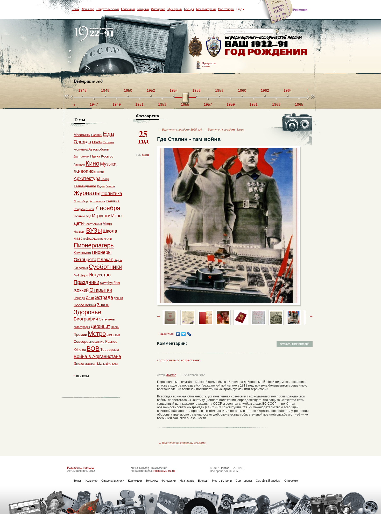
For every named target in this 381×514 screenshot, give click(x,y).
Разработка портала (80, 467)
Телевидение (85, 186)
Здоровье (87, 312)
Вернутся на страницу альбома (184, 442)
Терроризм (109, 349)
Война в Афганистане (97, 356)
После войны (85, 305)
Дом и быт (113, 334)
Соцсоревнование (89, 341)
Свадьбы (80, 209)
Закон (145, 154)
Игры (116, 215)
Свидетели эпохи (107, 9)
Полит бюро (81, 201)
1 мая (90, 209)
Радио (101, 186)
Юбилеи (80, 350)
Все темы (82, 375)
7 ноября (107, 207)
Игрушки (101, 215)
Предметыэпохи (209, 65)
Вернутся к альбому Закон (226, 129)
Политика (111, 193)
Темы (75, 9)
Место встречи (206, 9)
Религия (112, 201)
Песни (115, 327)
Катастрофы (82, 327)
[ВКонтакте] (178, 334)
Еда (108, 133)
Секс (90, 298)
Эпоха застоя (85, 363)
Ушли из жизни (102, 238)
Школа (110, 231)
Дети (79, 223)
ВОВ (93, 348)
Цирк (84, 275)
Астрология (97, 201)
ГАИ (76, 275)
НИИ (77, 238)
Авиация (79, 164)
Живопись (85, 171)
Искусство (100, 274)
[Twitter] (183, 334)
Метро (97, 333)
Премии (80, 334)
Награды (79, 297)
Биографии (86, 319)
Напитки (96, 135)
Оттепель (107, 319)
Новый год (82, 216)
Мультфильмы (107, 364)
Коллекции (128, 9)
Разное (111, 341)
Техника (108, 142)
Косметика (81, 149)
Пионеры (101, 252)
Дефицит (100, 326)
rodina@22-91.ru (164, 470)
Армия (97, 223)
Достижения (81, 156)
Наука (95, 156)
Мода (107, 224)
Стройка (86, 238)
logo (95, 34)
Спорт (88, 223)
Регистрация (300, 10)
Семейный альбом (268, 480)
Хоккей (81, 290)
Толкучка (143, 9)
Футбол (113, 283)
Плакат (105, 259)
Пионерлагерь (94, 245)
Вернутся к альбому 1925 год (182, 129)
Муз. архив (174, 9)
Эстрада (104, 297)
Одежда (82, 141)
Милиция (79, 231)
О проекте (291, 480)
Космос (107, 156)
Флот (103, 282)
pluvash (171, 374)
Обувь (97, 142)
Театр (105, 179)
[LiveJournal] (189, 334)
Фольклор (88, 9)
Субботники (105, 266)
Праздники (86, 282)
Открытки (100, 290)
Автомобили (98, 149)
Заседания (81, 267)
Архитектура (87, 178)
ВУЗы (94, 230)
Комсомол (82, 253)
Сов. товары (226, 9)
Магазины (82, 135)
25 (143, 136)
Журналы (87, 192)
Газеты (110, 186)
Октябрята (85, 259)
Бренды (189, 9)
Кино (92, 163)
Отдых (118, 260)
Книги (100, 171)
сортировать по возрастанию (178, 360)
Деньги (118, 297)
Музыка (108, 164)
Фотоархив (158, 9)
